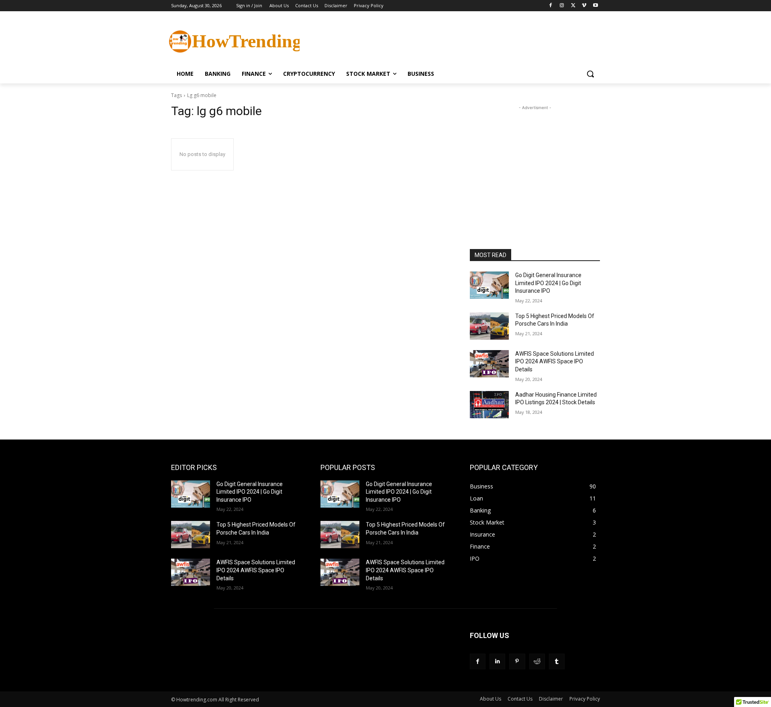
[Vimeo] (584, 5)
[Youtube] (595, 5)
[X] (573, 5)
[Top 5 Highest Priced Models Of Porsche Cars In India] (489, 326)
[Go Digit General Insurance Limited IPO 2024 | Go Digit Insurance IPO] (489, 285)
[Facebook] (550, 5)
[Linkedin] (497, 661)
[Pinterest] (517, 661)
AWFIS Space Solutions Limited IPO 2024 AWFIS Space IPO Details (554, 361)
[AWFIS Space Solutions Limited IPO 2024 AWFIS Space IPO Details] (489, 363)
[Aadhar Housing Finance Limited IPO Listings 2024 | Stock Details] (489, 404)
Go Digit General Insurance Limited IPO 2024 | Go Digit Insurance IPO (548, 283)
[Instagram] (562, 5)
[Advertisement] (446, 40)
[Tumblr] (557, 661)
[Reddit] (537, 661)
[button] (590, 73)
